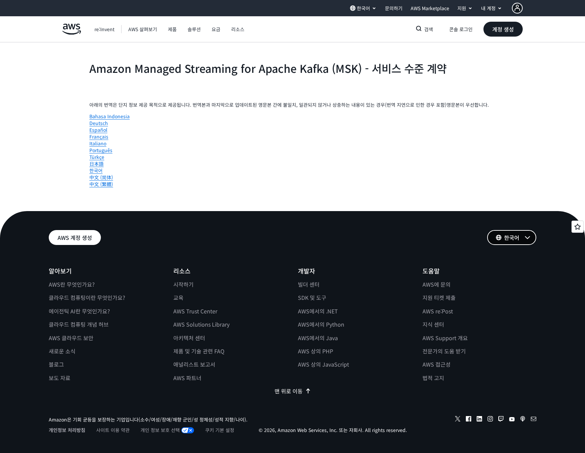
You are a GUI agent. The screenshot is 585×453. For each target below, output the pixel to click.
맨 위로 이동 (289, 391)
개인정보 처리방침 (67, 430)
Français (98, 136)
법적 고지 (433, 378)
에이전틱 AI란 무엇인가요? (79, 311)
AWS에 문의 (436, 284)
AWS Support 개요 (445, 338)
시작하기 (183, 284)
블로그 (56, 364)
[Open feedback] (577, 227)
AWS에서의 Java (318, 338)
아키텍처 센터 (189, 338)
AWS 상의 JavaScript (323, 364)
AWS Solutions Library (201, 324)
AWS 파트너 (187, 378)
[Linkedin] (479, 420)
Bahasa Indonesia (109, 116)
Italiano (97, 143)
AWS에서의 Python (321, 324)
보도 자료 (59, 378)
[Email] (533, 420)
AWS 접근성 (436, 364)
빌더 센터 (309, 284)
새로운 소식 (62, 351)
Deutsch (98, 123)
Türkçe (96, 156)
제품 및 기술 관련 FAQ (198, 351)
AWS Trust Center (195, 311)
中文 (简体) (101, 177)
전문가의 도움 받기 (444, 351)
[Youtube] (512, 420)
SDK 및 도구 (312, 297)
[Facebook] (468, 420)
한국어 (96, 170)
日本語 (96, 163)
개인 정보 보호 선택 (160, 430)
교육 (178, 297)
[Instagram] (490, 420)
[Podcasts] (522, 420)
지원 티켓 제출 (439, 297)
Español (98, 129)
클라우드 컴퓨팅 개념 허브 (79, 324)
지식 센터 (433, 324)
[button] (142, 29)
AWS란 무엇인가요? (72, 284)
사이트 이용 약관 (113, 430)
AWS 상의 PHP (315, 351)
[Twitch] (501, 420)
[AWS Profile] (517, 8)
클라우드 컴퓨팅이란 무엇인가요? (87, 297)
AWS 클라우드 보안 (71, 338)
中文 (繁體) (101, 184)
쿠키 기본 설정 (219, 430)
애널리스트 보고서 (194, 364)
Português (100, 150)
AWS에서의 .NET (318, 311)
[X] (457, 420)
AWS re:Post (437, 311)
